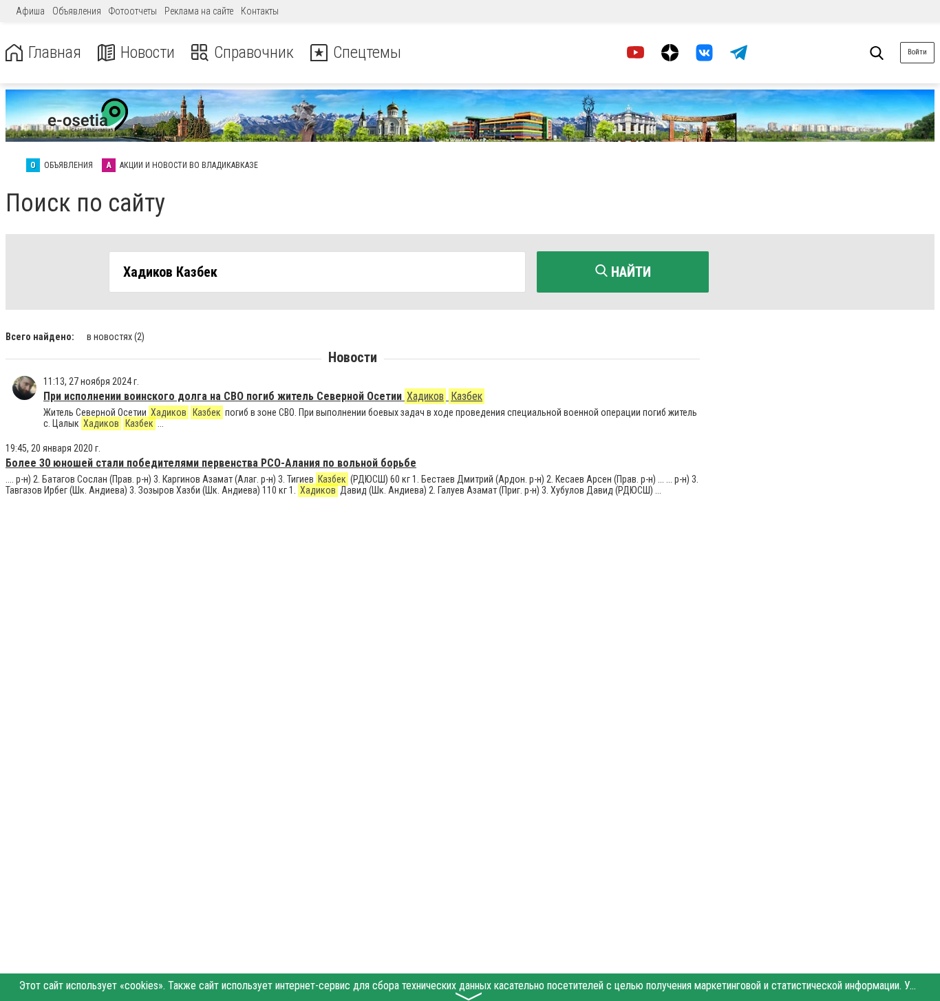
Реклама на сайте (198, 11)
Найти (629, 272)
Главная (54, 52)
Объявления (76, 11)
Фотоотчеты (133, 11)
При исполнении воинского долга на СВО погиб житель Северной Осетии (262, 396)
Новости (147, 52)
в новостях (116, 336)
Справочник (254, 52)
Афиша (30, 11)
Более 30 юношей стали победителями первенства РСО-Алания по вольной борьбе (211, 463)
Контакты (260, 11)
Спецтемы (367, 52)
